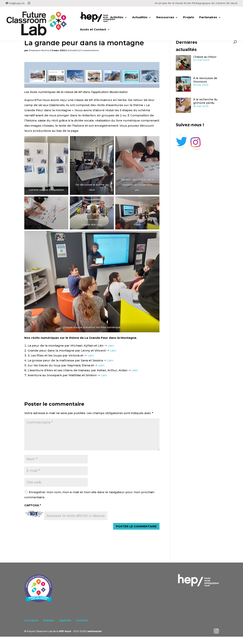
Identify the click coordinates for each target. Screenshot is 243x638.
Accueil (85, 17)
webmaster (94, 631)
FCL (98, 17)
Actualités (140, 17)
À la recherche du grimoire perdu (205, 101)
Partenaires (208, 17)
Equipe (48, 620)
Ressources (165, 17)
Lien (111, 345)
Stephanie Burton (39, 50)
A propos (31, 620)
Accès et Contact (93, 29)
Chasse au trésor (204, 57)
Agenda (65, 620)
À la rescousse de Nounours (205, 79)
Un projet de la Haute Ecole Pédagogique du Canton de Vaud (196, 3)
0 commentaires (89, 50)
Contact (82, 620)
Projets (188, 17)
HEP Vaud (65, 631)
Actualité (73, 50)
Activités (116, 17)
